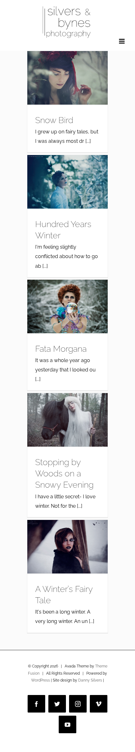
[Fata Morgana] (67, 306)
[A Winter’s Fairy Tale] (67, 546)
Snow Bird (54, 120)
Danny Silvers (90, 680)
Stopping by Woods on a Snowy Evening (64, 473)
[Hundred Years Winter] (67, 182)
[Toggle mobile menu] (122, 41)
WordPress (40, 680)
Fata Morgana (61, 349)
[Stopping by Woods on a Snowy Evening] (67, 420)
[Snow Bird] (67, 78)
